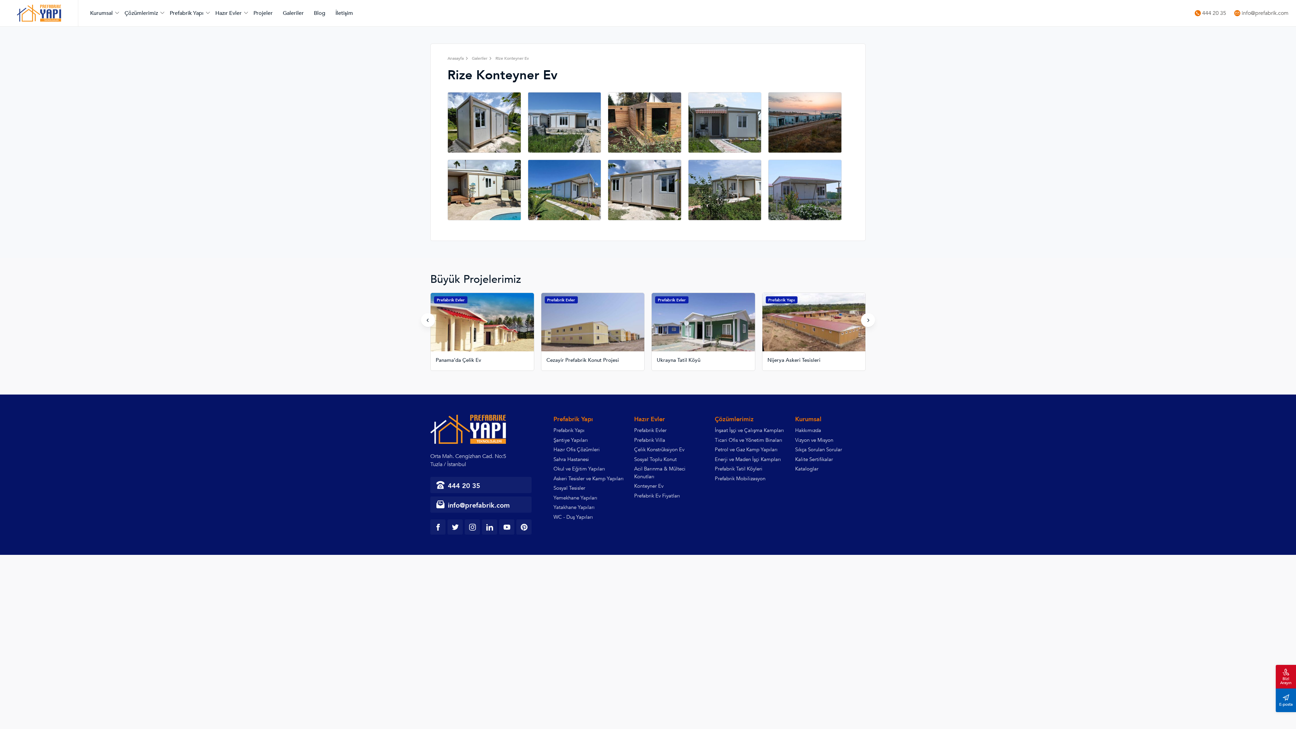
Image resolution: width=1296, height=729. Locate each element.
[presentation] (428, 320)
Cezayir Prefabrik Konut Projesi (582, 360)
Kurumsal (101, 13)
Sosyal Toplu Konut (655, 459)
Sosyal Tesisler (569, 488)
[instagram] (472, 527)
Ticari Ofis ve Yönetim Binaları (748, 440)
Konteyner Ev (649, 486)
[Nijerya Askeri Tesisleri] (814, 327)
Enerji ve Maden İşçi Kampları (748, 459)
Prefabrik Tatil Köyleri (738, 468)
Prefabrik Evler (451, 300)
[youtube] (506, 527)
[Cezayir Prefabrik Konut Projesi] (593, 327)
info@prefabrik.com (1265, 13)
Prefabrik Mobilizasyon (740, 478)
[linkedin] (489, 527)
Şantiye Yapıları (571, 440)
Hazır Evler (228, 13)
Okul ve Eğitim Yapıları (579, 468)
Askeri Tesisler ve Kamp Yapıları (589, 478)
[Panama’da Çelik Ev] (482, 327)
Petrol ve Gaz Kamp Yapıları (746, 449)
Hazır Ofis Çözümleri (577, 449)
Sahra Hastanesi (571, 459)
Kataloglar (806, 468)
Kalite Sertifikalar (814, 459)
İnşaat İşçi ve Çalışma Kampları (749, 430)
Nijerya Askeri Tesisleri (793, 360)
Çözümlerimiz (141, 13)
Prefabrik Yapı (187, 13)
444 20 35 (1214, 13)
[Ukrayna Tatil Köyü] (703, 327)
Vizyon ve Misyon (814, 440)
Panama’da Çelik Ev (458, 360)
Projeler (263, 13)
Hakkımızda (808, 430)
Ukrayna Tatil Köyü (678, 360)
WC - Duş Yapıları (573, 517)
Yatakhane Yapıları (574, 507)
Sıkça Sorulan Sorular (818, 449)
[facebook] (438, 527)
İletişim (344, 13)
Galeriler (293, 13)
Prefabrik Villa (649, 440)
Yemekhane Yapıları (575, 497)
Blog (319, 13)
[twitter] (455, 527)
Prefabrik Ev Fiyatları (657, 495)
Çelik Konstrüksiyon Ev (659, 449)
